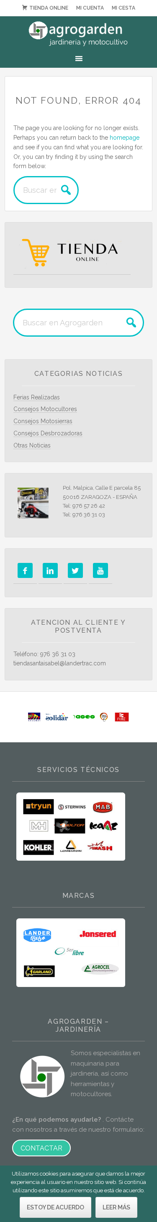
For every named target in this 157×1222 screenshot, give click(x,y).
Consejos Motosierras (42, 421)
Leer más (116, 1207)
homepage (124, 137)
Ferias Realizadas (36, 397)
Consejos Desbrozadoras (47, 433)
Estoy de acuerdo (55, 1207)
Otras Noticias (32, 445)
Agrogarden (78, 34)
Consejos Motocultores (45, 409)
